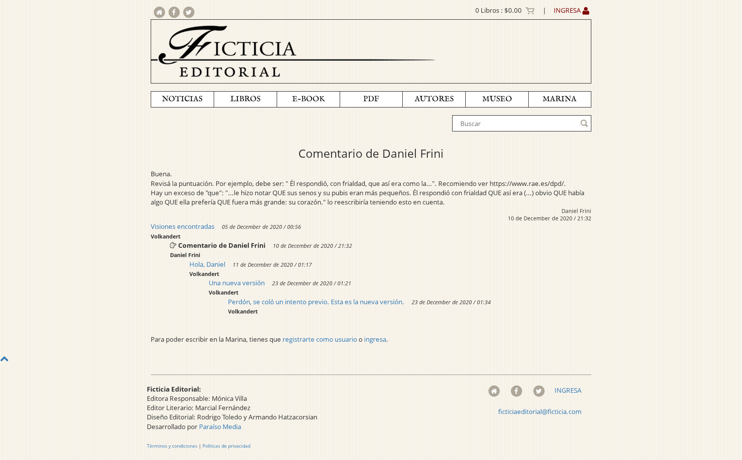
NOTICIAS (182, 99)
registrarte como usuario (320, 339)
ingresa (375, 339)
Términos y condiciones (172, 446)
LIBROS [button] (245, 99)
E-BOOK (308, 99)
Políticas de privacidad (226, 446)
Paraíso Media (220, 426)
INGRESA (568, 10)
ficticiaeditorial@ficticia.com (540, 411)
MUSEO (497, 99)
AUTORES (434, 99)
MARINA (560, 99)
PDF (371, 99)
